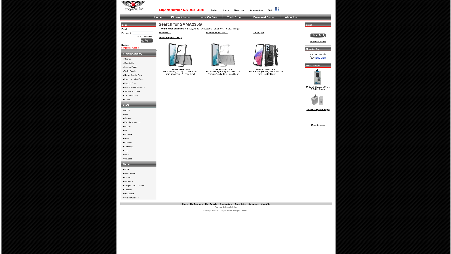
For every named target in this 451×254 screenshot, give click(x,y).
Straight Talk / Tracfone (134, 186)
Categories (253, 204)
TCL (126, 151)
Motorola (128, 134)
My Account (239, 10)
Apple (126, 114)
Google (127, 126)
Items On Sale (208, 17)
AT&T (126, 169)
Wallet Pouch (129, 71)
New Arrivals (211, 204)
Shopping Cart (256, 10)
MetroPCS (128, 181)
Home (158, 17)
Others (127, 99)
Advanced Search (318, 42)
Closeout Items (180, 17)
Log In (226, 10)
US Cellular (129, 194)
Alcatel (127, 110)
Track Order (234, 17)
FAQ (270, 10)
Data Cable (129, 63)
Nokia (126, 138)
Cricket (127, 177)
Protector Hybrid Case (134, 79)
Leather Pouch (130, 67)
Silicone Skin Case (132, 91)
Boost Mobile (129, 173)
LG (125, 130)
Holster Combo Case (133, 75)
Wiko (126, 155)
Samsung (128, 147)
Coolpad (127, 118)
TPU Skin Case (131, 95)
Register (214, 10)
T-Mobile (128, 190)
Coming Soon (226, 204)
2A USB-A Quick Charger (318, 109)
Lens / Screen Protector (134, 87)
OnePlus (128, 142)
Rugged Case (130, 83)
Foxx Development (132, 122)
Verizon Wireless (131, 198)
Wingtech (128, 159)
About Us (291, 17)
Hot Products (196, 204)
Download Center (264, 17)
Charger (127, 59)
